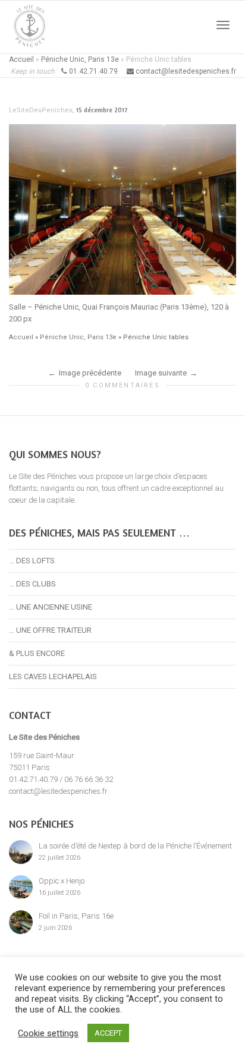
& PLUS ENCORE (37, 653)
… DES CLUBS (32, 583)
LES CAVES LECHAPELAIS (53, 676)
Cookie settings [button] (48, 1033)
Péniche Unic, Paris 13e (80, 59)
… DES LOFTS (32, 560)
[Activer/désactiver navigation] (223, 25)
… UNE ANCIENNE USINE (50, 606)
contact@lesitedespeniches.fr (58, 791)
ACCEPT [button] (108, 1033)
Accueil (21, 59)
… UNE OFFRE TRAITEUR (50, 630)
